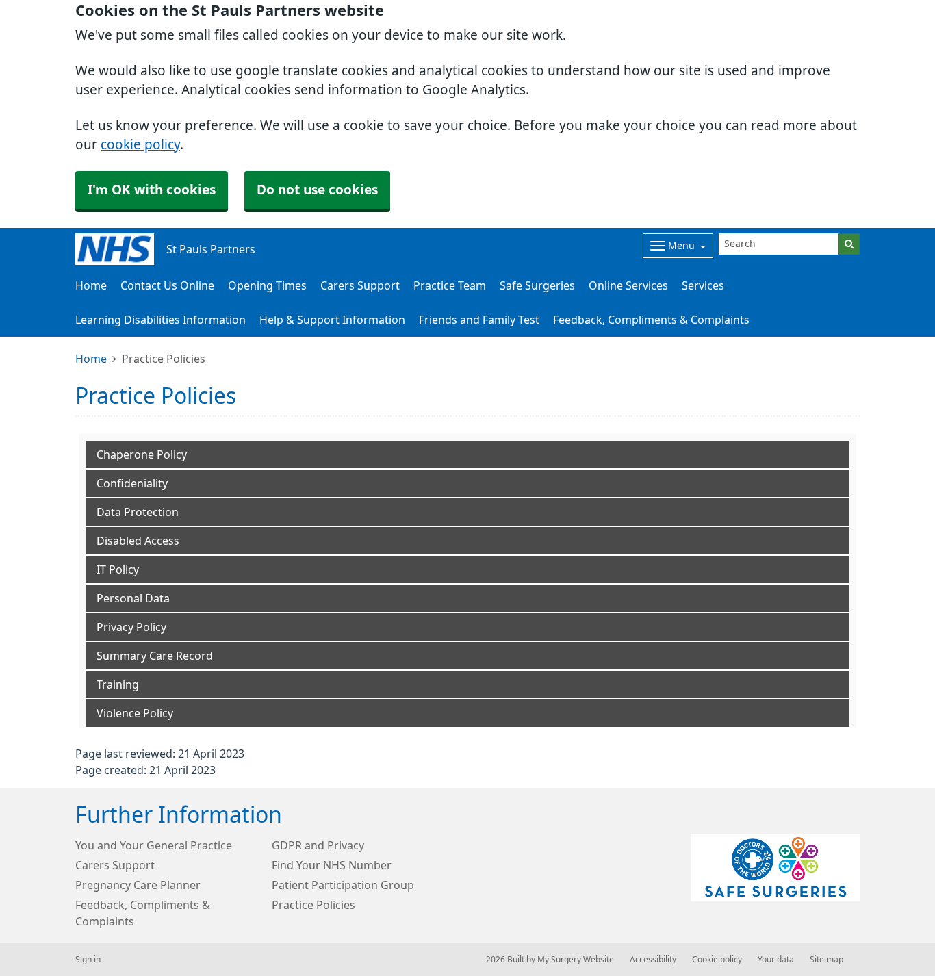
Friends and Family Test (479, 319)
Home (91, 358)
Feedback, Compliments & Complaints (651, 319)
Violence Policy (135, 713)
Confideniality (132, 483)
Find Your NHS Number (332, 865)
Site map (826, 959)
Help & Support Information (332, 319)
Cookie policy (717, 959)
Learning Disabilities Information (160, 319)
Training (118, 684)
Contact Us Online (167, 285)
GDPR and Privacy (318, 845)
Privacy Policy (131, 626)
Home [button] (91, 285)
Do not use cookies (317, 189)
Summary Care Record (155, 655)
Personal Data (133, 598)
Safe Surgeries (537, 285)
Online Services (628, 285)
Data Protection (138, 511)
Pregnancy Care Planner (138, 884)
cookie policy (140, 144)
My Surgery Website (575, 959)
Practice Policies (313, 904)
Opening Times (267, 285)
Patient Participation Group (343, 884)
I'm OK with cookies (152, 189)
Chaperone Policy (142, 454)
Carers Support (360, 285)
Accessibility (653, 959)
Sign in (88, 959)
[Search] (849, 244)
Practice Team (449, 285)
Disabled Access (138, 540)
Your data (776, 959)
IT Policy (118, 569)
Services (703, 285)
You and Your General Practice (153, 845)
